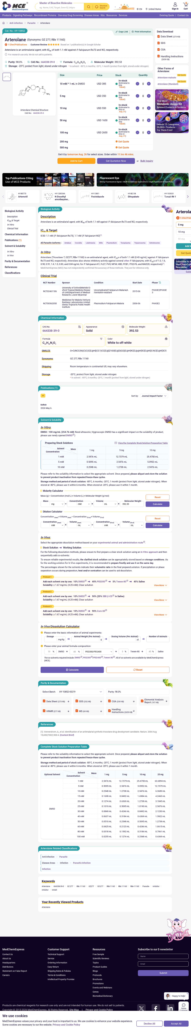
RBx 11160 (81, 886)
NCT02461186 (50, 291)
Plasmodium (112, 243)
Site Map (74, 1009)
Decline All (149, 1023)
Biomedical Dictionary (103, 996)
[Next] (187, 196)
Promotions (98, 983)
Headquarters (8, 962)
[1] (101, 235)
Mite (101, 243)
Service (51, 958)
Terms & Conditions (57, 975)
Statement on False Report (14, 971)
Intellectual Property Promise (61, 979)
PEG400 (97, 657)
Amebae (67, 243)
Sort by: (134, 396)
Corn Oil (101, 611)
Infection (64, 863)
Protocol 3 (47, 606)
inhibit (54, 890)
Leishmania (90, 243)
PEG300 (101, 581)
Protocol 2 (47, 592)
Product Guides (100, 967)
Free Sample (98, 954)
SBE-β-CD (107, 596)
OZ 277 (70, 886)
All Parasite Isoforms (50, 243)
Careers (6, 975)
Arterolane (45, 23)
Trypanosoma (139, 243)
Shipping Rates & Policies (59, 971)
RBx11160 (111, 886)
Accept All (176, 1023)
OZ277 (91, 886)
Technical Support (56, 954)
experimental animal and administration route (120, 542)
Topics (96, 962)
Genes (95, 992)
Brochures (97, 979)
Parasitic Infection (82, 863)
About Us (6, 958)
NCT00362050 (50, 303)
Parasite (31, 23)
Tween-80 (121, 581)
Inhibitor (156, 886)
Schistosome (154, 243)
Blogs (95, 971)
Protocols (97, 975)
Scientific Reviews (101, 958)
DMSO (69, 435)
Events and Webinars (102, 987)
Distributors (7, 967)
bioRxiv (44, 405)
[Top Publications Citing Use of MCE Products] (48, 185)
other (126, 260)
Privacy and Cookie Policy (99, 1009)
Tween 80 (108, 657)
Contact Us (7, 954)
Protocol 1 (47, 577)
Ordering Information (57, 962)
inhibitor (45, 890)
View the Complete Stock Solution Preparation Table (143, 443)
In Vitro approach (149, 552)
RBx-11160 (134, 886)
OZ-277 (100, 886)
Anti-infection (16, 23)
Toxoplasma (125, 243)
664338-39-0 (48, 62)
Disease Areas (48, 863)
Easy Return (53, 967)
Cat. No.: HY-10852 (15, 30)
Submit (163, 973)
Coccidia (78, 243)
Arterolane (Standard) (168, 84)
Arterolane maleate (167, 77)
